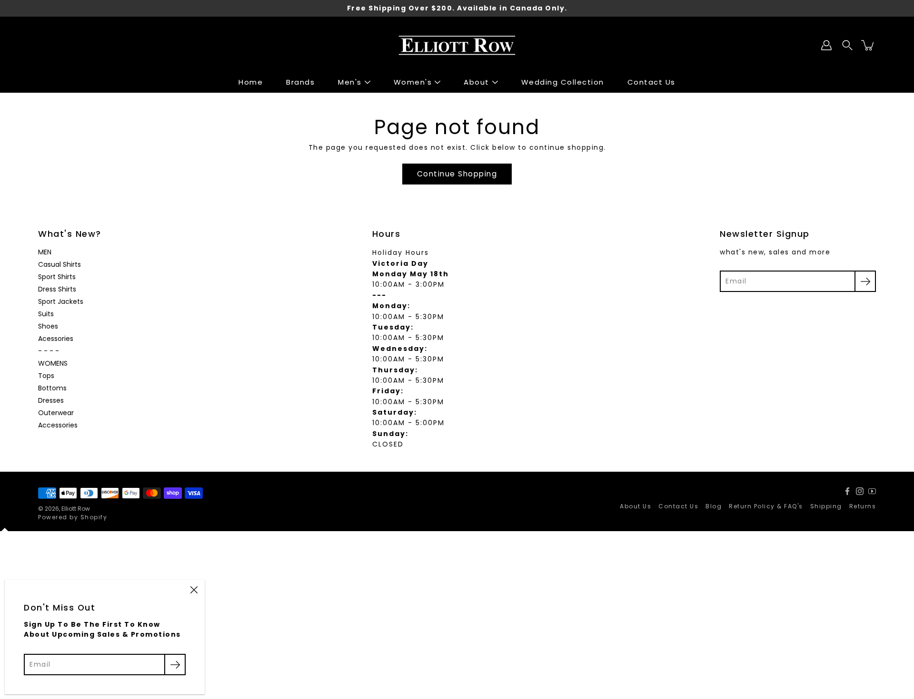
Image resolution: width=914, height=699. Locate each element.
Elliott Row (75, 509)
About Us (635, 506)
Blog (713, 506)
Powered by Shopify (72, 517)
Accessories (58, 425)
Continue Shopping (457, 174)
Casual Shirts (59, 264)
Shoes (48, 326)
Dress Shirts (57, 289)
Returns (862, 506)
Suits (46, 314)
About (476, 82)
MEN (44, 252)
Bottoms (52, 388)
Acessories (55, 338)
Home (250, 82)
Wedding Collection (562, 82)
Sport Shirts (57, 277)
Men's (350, 82)
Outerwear (56, 412)
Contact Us (651, 82)
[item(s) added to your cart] (868, 45)
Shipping (826, 506)
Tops (46, 375)
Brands (300, 82)
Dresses (51, 400)
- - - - (48, 351)
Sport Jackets (60, 301)
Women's (413, 82)
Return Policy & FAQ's (766, 506)
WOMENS (53, 363)
